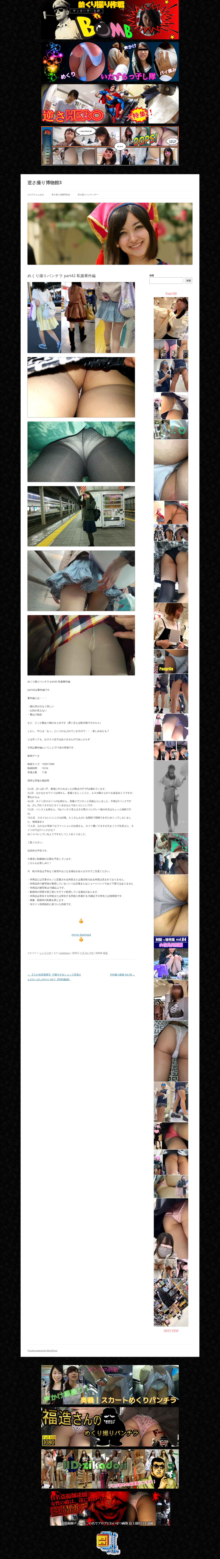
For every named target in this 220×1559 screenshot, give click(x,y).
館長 (105, 953)
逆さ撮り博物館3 (45, 182)
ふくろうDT (45, 953)
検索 (152, 275)
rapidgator (64, 953)
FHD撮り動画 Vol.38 (122, 974)
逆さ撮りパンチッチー (88, 194)
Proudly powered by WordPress (42, 1350)
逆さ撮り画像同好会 (61, 194)
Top (212, 1551)
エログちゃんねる (36, 194)
